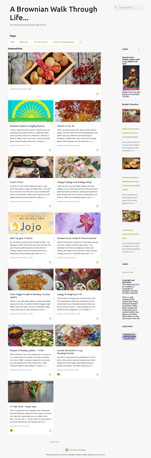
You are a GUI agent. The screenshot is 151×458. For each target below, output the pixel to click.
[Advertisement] (110, 80)
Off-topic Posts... (41, 42)
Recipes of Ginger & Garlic (64, 42)
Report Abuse (127, 272)
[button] (97, 94)
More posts (54, 442)
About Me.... (24, 42)
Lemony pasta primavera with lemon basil (130, 234)
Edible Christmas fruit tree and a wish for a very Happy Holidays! (130, 133)
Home (12, 42)
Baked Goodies (16, 56)
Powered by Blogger (77, 450)
